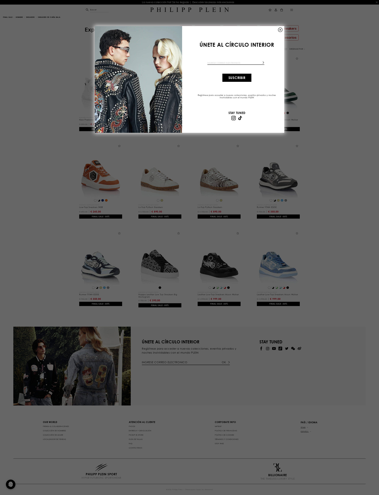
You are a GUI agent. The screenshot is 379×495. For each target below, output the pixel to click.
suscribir (236, 78)
